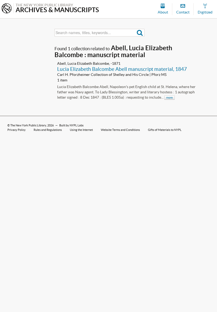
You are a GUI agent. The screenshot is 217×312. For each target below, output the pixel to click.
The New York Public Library (28, 125)
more (169, 97)
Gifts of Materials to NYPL (165, 129)
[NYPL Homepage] (7, 9)
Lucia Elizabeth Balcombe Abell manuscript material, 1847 (122, 69)
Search (139, 32)
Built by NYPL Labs (71, 125)
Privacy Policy (16, 129)
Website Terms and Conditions (120, 129)
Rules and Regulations (48, 129)
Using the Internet (81, 129)
